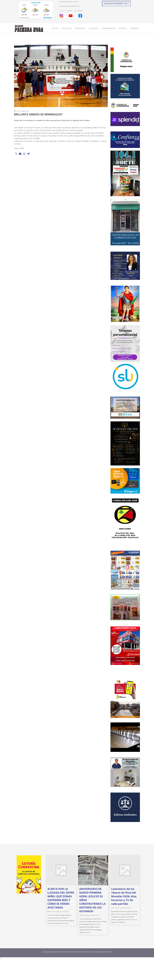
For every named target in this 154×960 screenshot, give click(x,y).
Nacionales (93, 28)
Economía (134, 28)
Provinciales (80, 28)
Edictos (55, 28)
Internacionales (108, 28)
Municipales (67, 28)
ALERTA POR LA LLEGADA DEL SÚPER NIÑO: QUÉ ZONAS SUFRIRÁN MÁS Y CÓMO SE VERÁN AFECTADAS (60, 898)
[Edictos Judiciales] (125, 807)
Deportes (123, 28)
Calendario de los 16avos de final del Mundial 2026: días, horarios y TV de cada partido (124, 896)
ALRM (109, 952)
